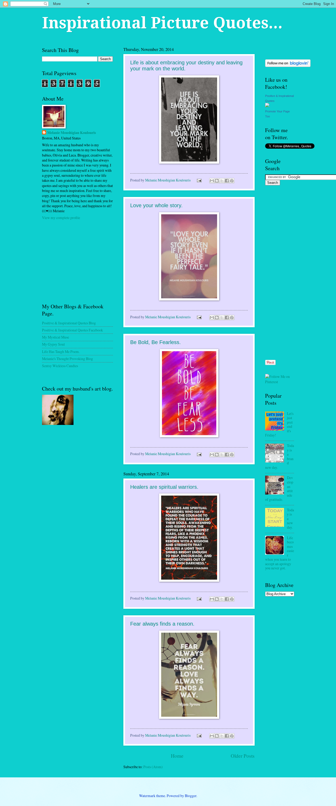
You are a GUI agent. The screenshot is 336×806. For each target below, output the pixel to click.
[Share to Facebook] (226, 180)
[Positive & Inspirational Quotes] (267, 105)
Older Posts (243, 755)
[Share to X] (221, 180)
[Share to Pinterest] (231, 180)
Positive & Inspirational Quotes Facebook (72, 329)
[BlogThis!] (216, 180)
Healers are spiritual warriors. (164, 487)
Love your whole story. (156, 205)
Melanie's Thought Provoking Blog (67, 358)
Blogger (190, 795)
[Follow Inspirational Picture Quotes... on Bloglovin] (288, 65)
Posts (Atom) (153, 766)
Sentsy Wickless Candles (60, 365)
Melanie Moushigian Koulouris (71, 132)
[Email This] (211, 180)
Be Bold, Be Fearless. (155, 342)
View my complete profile (61, 217)
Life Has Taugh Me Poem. (61, 351)
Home (177, 755)
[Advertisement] (81, 261)
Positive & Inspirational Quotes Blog (69, 322)
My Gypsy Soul (53, 344)
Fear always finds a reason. (162, 624)
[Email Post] (198, 180)
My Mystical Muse (55, 337)
